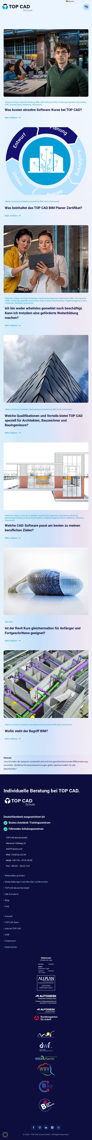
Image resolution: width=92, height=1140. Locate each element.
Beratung (31, 102)
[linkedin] (46, 1127)
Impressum (10, 940)
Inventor (13, 104)
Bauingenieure (53, 298)
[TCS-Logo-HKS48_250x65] (17, 4)
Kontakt (8, 916)
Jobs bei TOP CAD (13, 928)
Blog (7, 900)
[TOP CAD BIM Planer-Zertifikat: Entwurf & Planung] (46, 128)
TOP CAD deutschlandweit (17, 887)
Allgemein (9, 298)
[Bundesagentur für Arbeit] (46, 1016)
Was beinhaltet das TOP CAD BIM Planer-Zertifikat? (43, 208)
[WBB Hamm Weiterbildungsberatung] (46, 1056)
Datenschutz (11, 947)
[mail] (58, 1127)
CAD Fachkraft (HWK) (48, 102)
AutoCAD (23, 102)
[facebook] (33, 1127)
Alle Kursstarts (11, 894)
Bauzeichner (34, 201)
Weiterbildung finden (15, 875)
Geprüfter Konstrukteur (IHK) (32, 300)
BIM (37, 102)
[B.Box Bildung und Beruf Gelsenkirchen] (46, 1079)
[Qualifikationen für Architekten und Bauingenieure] (46, 336)
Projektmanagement (73, 300)
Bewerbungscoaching (13, 518)
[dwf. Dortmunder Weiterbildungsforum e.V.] (46, 1042)
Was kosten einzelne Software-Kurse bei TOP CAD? (43, 110)
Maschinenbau (58, 300)
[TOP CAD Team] (46, 30)
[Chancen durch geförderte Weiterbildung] (46, 226)
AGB (7, 934)
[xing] (52, 1127)
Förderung (62, 102)
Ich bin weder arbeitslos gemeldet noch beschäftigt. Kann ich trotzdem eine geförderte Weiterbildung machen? (44, 313)
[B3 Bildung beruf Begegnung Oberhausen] (46, 1097)
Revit (19, 104)
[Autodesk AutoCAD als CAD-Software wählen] (46, 443)
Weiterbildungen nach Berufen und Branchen (26, 881)
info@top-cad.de (18, 854)
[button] (5, 1134)
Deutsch (71, 1)
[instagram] (39, 1127)
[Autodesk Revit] (46, 548)
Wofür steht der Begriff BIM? (26, 731)
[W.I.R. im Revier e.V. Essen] (46, 1031)
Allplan (7, 102)
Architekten (24, 201)
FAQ (7, 906)
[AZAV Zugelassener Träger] (46, 958)
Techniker (18, 303)
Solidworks (26, 104)
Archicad (14, 102)
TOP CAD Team (12, 922)
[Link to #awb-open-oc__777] (86, 6)
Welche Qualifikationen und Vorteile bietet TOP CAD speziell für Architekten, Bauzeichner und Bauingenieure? (44, 420)
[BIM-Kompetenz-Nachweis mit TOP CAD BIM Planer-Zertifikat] (46, 651)
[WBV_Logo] (46, 1064)
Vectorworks (37, 104)
